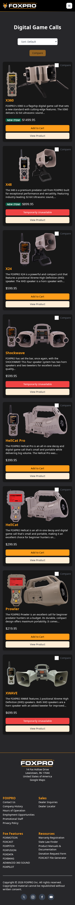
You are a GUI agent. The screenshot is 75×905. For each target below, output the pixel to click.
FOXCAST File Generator (52, 857)
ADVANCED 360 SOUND (16, 862)
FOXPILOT (8, 866)
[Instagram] (33, 897)
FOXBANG (8, 858)
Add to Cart (37, 128)
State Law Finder (48, 841)
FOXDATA (8, 854)
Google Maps (37, 780)
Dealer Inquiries (48, 802)
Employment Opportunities (19, 814)
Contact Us (9, 802)
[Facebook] (42, 897)
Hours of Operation (14, 810)
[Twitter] (24, 897)
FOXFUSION (9, 850)
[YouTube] (51, 897)
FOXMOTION (10, 837)
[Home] (20, 6)
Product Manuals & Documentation (50, 847)
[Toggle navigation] (69, 6)
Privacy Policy (10, 823)
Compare (37, 53)
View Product (37, 135)
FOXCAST (8, 841)
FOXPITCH (8, 846)
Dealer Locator (47, 806)
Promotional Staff (13, 818)
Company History (13, 806)
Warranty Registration (51, 837)
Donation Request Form (52, 853)
